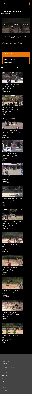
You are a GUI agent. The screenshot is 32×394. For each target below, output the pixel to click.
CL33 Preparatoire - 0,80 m (9, 269)
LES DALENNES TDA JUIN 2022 (10, 244)
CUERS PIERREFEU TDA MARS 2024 (11, 85)
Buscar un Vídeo (6, 361)
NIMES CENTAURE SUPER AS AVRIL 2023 (12, 153)
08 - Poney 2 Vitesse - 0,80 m (10, 109)
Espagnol (4, 390)
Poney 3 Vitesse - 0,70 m (8, 201)
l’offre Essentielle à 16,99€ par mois (19, 24)
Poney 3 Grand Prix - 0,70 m (9, 155)
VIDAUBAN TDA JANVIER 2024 (10, 107)
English (4, 387)
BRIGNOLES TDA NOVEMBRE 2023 (11, 130)
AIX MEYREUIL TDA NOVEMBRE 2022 (11, 221)
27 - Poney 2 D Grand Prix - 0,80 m (11, 132)
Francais (4, 384)
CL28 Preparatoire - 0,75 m (9, 338)
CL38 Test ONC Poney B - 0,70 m (11, 315)
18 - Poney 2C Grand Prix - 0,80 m (11, 87)
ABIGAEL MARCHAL (10, 54)
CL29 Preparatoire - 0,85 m (9, 292)
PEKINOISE (7, 55)
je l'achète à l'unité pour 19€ (16, 26)
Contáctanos (5, 378)
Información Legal (6, 370)
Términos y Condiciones (8, 367)
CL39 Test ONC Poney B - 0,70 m (11, 246)
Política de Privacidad (7, 373)
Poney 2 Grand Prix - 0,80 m (9, 178)
